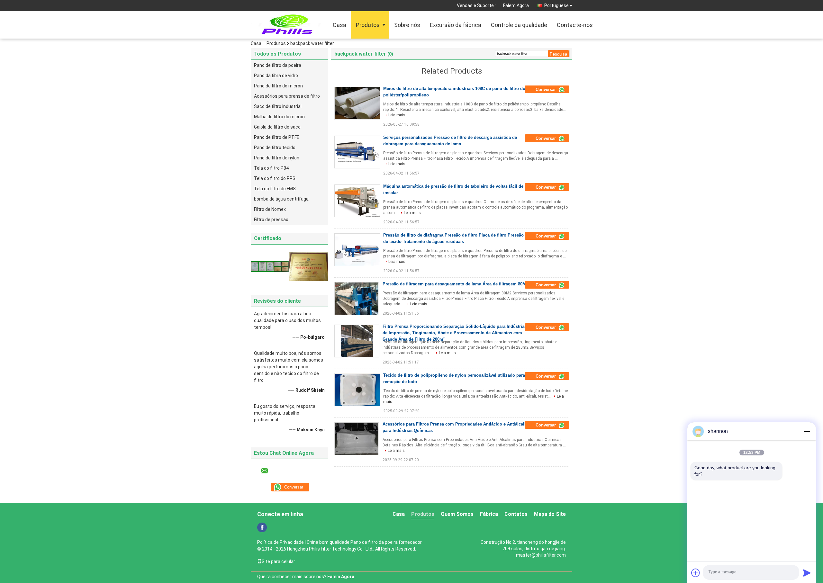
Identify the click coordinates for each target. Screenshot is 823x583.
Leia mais (396, 115)
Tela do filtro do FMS (275, 188)
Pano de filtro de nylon (276, 157)
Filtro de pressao (271, 219)
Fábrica (489, 514)
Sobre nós (407, 25)
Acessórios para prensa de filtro (287, 96)
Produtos (368, 25)
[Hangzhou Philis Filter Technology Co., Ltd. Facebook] (262, 527)
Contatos (516, 514)
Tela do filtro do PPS (274, 178)
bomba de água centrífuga (281, 199)
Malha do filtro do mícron (279, 116)
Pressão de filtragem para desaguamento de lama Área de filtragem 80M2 (455, 284)
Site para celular (278, 561)
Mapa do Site (550, 514)
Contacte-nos (575, 25)
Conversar (546, 89)
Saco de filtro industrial (278, 106)
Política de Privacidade (280, 542)
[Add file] (695, 573)
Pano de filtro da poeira (277, 65)
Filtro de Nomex (270, 209)
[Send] (807, 573)
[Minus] (807, 431)
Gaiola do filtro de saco (277, 127)
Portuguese (556, 5)
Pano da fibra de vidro (276, 75)
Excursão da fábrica (455, 25)
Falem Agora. (516, 5)
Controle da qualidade (519, 25)
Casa (339, 25)
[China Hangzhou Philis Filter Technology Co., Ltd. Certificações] (270, 266)
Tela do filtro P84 (271, 168)
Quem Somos (457, 514)
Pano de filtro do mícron (278, 85)
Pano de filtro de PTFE (276, 137)
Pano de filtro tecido (274, 147)
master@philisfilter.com (541, 555)
